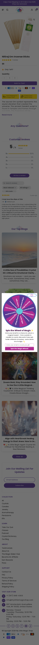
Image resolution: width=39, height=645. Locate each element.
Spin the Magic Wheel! (19, 349)
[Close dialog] (32, 295)
